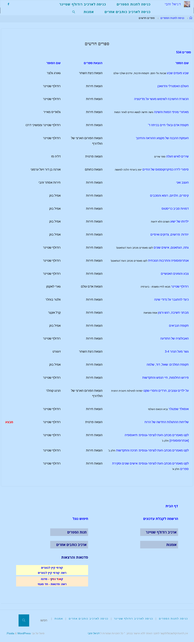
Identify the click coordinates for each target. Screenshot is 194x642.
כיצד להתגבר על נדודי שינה (171, 299)
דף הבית (171, 506)
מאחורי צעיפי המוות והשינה (171, 112)
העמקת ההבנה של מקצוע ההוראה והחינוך (162, 138)
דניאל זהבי (93, 633)
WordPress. (18, 633)
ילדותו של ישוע (179, 221)
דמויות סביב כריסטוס (175, 208)
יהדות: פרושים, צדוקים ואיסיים (169, 234)
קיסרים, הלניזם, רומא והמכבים (169, 195)
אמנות (59, 618)
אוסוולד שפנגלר (179, 409)
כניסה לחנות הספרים (172, 17)
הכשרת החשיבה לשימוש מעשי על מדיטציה (161, 99)
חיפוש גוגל (80, 518)
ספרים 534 (183, 52)
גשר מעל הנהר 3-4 (177, 351)
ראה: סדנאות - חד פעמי (52, 584)
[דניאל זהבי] (187, 3)
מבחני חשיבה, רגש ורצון (173, 312)
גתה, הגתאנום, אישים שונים (171, 247)
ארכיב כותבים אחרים (71, 544)
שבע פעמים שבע (178, 73)
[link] (74, 11)
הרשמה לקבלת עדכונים (160, 518)
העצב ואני (182, 182)
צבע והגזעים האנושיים (175, 273)
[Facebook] (8, 4)
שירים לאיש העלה (177, 156)
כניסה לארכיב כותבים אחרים (88, 618)
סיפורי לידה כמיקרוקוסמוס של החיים (165, 169)
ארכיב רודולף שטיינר (161, 532)
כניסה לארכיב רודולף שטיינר (133, 618)
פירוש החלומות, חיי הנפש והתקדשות (165, 377)
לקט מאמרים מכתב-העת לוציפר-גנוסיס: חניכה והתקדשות (152, 450)
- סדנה (45, 579)
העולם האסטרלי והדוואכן (173, 86)
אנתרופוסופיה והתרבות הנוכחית (168, 260)
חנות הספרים (77, 532)
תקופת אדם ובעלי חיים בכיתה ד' (168, 125)
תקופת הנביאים (179, 325)
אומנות (171, 544)
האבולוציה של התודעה (174, 338)
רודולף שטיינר (180, 286)
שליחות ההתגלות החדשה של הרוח (167, 422)
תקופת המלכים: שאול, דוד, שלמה (168, 364)
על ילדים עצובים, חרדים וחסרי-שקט (166, 390)
